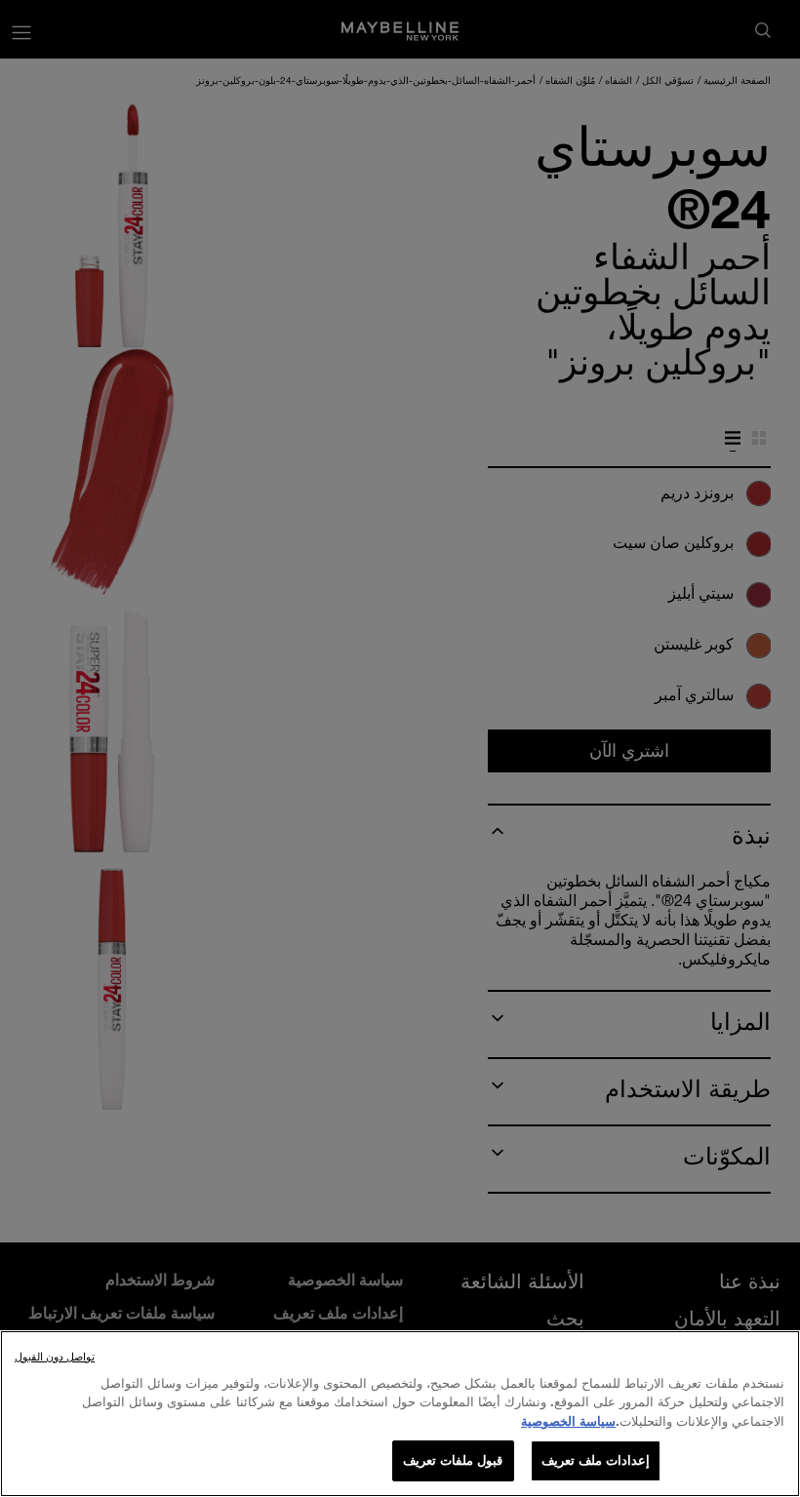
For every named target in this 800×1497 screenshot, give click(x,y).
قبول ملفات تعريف (452, 1460)
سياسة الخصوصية (568, 1421)
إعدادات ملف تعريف (595, 1460)
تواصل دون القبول (55, 1356)
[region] (400, 1413)
